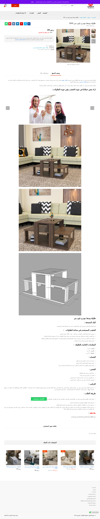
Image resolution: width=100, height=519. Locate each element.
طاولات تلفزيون (82, 82)
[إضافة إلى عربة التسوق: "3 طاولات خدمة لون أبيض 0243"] (14, 464)
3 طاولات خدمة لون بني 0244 (87, 466)
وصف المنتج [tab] (56, 73)
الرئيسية (45, 13)
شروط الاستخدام (92, 503)
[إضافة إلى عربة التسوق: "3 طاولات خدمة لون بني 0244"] (88, 464)
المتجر (39, 13)
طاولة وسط (41, 49)
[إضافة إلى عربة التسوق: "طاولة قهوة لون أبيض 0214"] (69, 464)
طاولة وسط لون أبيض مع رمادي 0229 (32, 467)
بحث (15, 5)
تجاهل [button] (32, 1)
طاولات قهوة (45, 47)
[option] (86, 461)
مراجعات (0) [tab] (44, 73)
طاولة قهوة (47, 49)
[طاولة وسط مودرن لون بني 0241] (28, 23)
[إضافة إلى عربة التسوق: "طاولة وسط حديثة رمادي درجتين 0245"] (51, 464)
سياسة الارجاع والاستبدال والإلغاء (88, 500)
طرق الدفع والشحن (91, 498)
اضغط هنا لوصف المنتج (20, 39)
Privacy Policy (92, 505)
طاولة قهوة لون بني (37, 47)
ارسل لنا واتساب (20, 13)
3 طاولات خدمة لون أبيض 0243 (13, 466)
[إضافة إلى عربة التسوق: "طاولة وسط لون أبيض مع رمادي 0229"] (33, 464)
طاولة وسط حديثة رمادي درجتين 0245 (50, 467)
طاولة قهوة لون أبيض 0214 (69, 466)
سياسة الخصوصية (92, 496)
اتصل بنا (32, 13)
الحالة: (50, 32)
